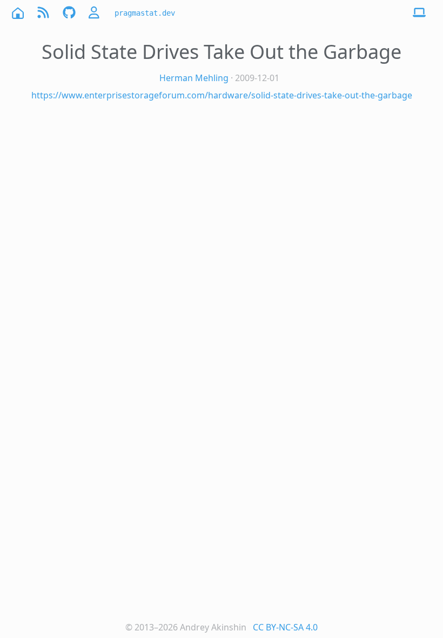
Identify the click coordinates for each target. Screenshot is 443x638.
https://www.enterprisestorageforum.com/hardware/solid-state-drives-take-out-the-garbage (221, 95)
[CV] (95, 12)
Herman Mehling (194, 78)
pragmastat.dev (145, 13)
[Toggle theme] (419, 13)
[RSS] (43, 12)
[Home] (17, 12)
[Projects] (69, 12)
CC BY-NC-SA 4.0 (285, 627)
